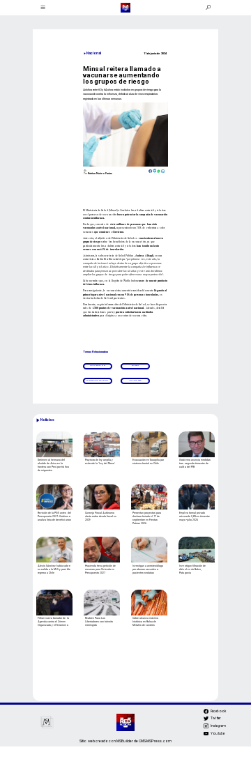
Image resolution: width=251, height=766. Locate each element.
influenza (135, 380)
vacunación (97, 366)
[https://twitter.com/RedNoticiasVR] (206, 720)
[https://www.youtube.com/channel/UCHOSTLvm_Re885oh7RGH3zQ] (206, 735)
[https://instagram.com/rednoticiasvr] (206, 727)
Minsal (135, 366)
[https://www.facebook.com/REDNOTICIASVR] (206, 711)
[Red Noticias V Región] (42, 8)
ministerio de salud (97, 380)
